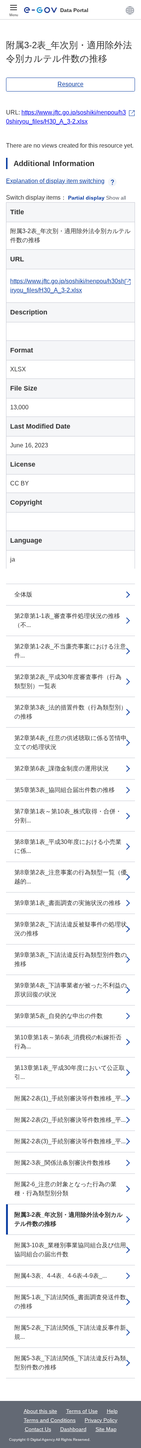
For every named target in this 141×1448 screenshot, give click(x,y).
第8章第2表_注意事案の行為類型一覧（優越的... (70, 877)
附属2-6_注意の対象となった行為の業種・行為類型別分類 (65, 1188)
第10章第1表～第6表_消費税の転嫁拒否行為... (67, 1042)
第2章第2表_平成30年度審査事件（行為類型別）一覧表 (67, 681)
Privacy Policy (101, 1420)
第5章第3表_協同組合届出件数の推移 (64, 790)
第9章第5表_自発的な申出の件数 (58, 1016)
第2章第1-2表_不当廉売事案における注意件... (70, 651)
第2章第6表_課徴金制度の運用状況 (61, 768)
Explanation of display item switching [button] (55, 181)
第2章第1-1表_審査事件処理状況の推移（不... (67, 620)
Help (112, 1411)
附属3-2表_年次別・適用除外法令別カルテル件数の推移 (68, 1219)
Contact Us (38, 1429)
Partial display (86, 198)
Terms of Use (82, 1411)
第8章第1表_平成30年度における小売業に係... (67, 846)
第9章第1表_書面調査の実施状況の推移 (67, 903)
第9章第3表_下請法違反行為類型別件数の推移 (70, 959)
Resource (70, 84)
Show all (116, 198)
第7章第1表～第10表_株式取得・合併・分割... (67, 816)
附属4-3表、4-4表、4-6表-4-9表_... (60, 1276)
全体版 (23, 594)
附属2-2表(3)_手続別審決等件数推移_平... (70, 1141)
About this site (40, 1411)
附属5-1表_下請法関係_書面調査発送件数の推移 (70, 1301)
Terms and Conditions (50, 1420)
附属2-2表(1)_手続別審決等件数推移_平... (70, 1098)
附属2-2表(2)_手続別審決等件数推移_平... (70, 1120)
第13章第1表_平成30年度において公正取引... (69, 1072)
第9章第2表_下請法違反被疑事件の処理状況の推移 (70, 929)
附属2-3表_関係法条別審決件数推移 (62, 1163)
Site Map (106, 1429)
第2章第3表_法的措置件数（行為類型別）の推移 (70, 712)
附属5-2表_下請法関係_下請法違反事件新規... (70, 1332)
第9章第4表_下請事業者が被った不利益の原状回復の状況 (70, 990)
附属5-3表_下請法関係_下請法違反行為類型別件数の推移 (70, 1362)
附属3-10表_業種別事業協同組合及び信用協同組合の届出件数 (70, 1249)
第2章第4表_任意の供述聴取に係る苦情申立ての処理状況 (70, 742)
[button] (130, 10)
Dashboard (73, 1429)
